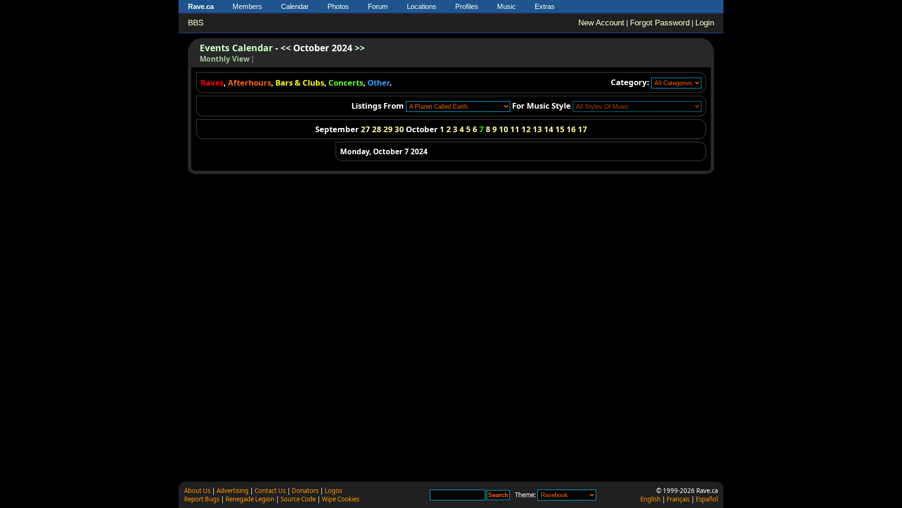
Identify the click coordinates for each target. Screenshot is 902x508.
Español (707, 499)
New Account (601, 22)
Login (704, 22)
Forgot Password (660, 22)
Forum (378, 6)
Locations (421, 6)
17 (582, 129)
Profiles (466, 6)
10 (503, 129)
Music (506, 6)
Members (247, 6)
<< (285, 47)
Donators (305, 490)
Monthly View (224, 59)
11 (515, 129)
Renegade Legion (250, 499)
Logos (333, 490)
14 (548, 129)
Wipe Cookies (340, 499)
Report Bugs (201, 499)
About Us (197, 490)
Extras (545, 6)
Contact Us (270, 490)
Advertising (233, 490)
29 (388, 129)
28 (376, 129)
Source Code (298, 499)
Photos (338, 6)
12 (526, 129)
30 (399, 129)
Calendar (295, 6)
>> (360, 47)
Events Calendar (236, 47)
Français (678, 499)
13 (537, 129)
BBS (195, 22)
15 (560, 129)
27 (365, 129)
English (650, 499)
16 (571, 129)
